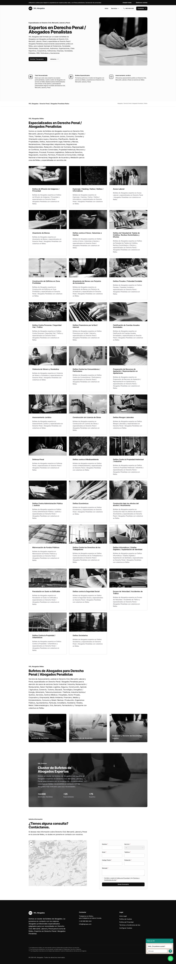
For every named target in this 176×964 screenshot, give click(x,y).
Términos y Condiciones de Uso (129, 925)
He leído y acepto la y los (122, 879)
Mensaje (105, 868)
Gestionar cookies (141, 2)
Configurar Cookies (125, 928)
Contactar (141, 8)
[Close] (171, 941)
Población (127, 860)
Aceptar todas (127, 2)
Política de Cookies (125, 919)
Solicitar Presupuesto (37, 59)
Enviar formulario (123, 884)
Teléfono (127, 852)
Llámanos (53, 59)
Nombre (105, 844)
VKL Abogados (39, 8)
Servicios (114, 8)
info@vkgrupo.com (85, 924)
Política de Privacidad (123, 878)
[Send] (170, 951)
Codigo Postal (107, 860)
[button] (57, 863)
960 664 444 (129, 8)
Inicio (106, 8)
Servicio (127, 844)
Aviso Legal (123, 916)
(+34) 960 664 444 (85, 921)
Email (104, 852)
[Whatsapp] (170, 958)
